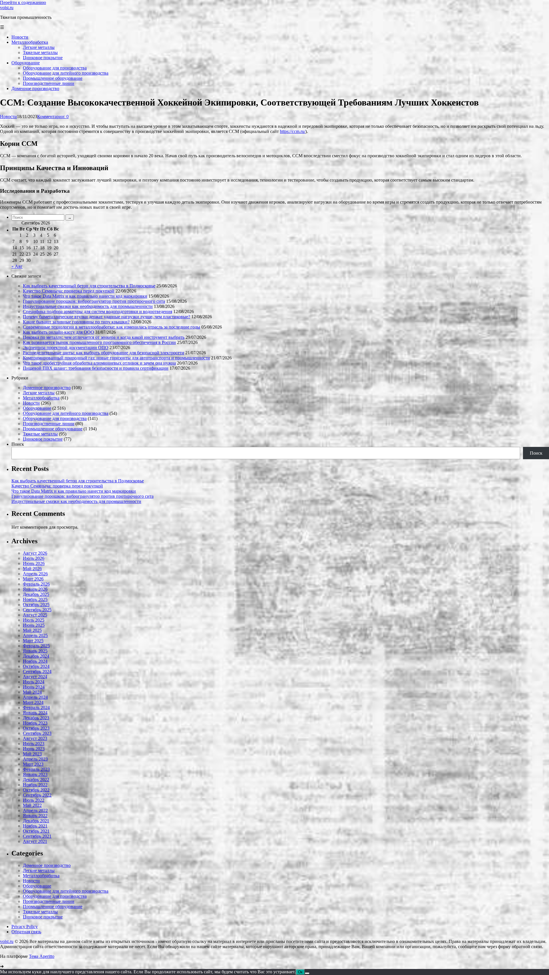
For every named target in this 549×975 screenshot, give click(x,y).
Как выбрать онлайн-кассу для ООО (58, 332)
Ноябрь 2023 (35, 723)
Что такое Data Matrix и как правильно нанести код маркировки (85, 296)
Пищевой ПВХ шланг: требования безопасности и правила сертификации (95, 368)
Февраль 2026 (36, 584)
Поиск (17, 444)
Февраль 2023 (36, 769)
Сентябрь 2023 (37, 733)
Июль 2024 (33, 681)
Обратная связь (26, 931)
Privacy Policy (24, 926)
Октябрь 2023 (36, 728)
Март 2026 (33, 578)
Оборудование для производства (55, 418)
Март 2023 (33, 764)
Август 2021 (35, 841)
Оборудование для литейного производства (65, 413)
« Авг (17, 266)
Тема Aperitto (41, 956)
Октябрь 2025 (36, 604)
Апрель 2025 (35, 635)
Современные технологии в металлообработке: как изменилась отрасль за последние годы (111, 327)
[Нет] (307, 973)
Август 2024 (35, 676)
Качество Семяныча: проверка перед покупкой (68, 290)
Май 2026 (32, 568)
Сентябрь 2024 (37, 671)
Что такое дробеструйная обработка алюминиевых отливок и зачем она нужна (99, 363)
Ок (300, 972)
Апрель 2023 (35, 759)
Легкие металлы (39, 392)
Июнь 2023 (34, 748)
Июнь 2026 (34, 563)
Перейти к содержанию (23, 2)
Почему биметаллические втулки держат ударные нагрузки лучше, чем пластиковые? (106, 316)
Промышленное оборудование (52, 428)
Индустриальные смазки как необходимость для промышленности (88, 306)
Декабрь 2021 (36, 820)
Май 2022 (32, 805)
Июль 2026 (33, 558)
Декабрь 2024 (36, 656)
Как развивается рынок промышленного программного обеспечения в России (99, 342)
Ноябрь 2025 (35, 599)
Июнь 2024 (34, 687)
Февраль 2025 (36, 645)
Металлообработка (41, 397)
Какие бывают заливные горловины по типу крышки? (76, 321)
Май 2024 (32, 692)
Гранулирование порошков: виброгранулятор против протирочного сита (94, 301)
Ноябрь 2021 (35, 825)
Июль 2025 (33, 620)
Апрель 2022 (35, 810)
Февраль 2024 (36, 707)
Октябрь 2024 (36, 666)
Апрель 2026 (35, 573)
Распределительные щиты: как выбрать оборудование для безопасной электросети (103, 352)
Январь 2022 (35, 815)
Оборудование (37, 408)
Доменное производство (47, 387)
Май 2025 (32, 630)
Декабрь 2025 (36, 594)
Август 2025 (35, 614)
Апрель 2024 (35, 697)
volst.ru (6, 7)
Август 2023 (35, 738)
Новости (8, 116)
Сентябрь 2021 (37, 836)
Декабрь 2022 (36, 779)
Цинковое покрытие (43, 439)
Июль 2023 (33, 743)
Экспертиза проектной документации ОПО (65, 347)
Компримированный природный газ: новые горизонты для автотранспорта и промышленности (116, 357)
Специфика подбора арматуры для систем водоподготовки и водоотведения (97, 311)
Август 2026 (35, 553)
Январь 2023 (35, 774)
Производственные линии (48, 423)
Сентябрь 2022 (37, 795)
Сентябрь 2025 (37, 609)
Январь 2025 (35, 650)
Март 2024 (33, 702)
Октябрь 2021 (36, 831)
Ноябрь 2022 (35, 784)
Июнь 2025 (34, 625)
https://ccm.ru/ (292, 131)
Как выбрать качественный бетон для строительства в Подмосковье (89, 285)
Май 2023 (32, 753)
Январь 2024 (35, 712)
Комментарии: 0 (53, 116)
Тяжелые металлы (40, 433)
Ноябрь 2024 (35, 661)
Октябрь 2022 (36, 789)
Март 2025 (33, 640)
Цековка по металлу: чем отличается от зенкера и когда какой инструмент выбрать (103, 337)
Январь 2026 (35, 589)
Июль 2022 (33, 800)
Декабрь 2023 (36, 717)
